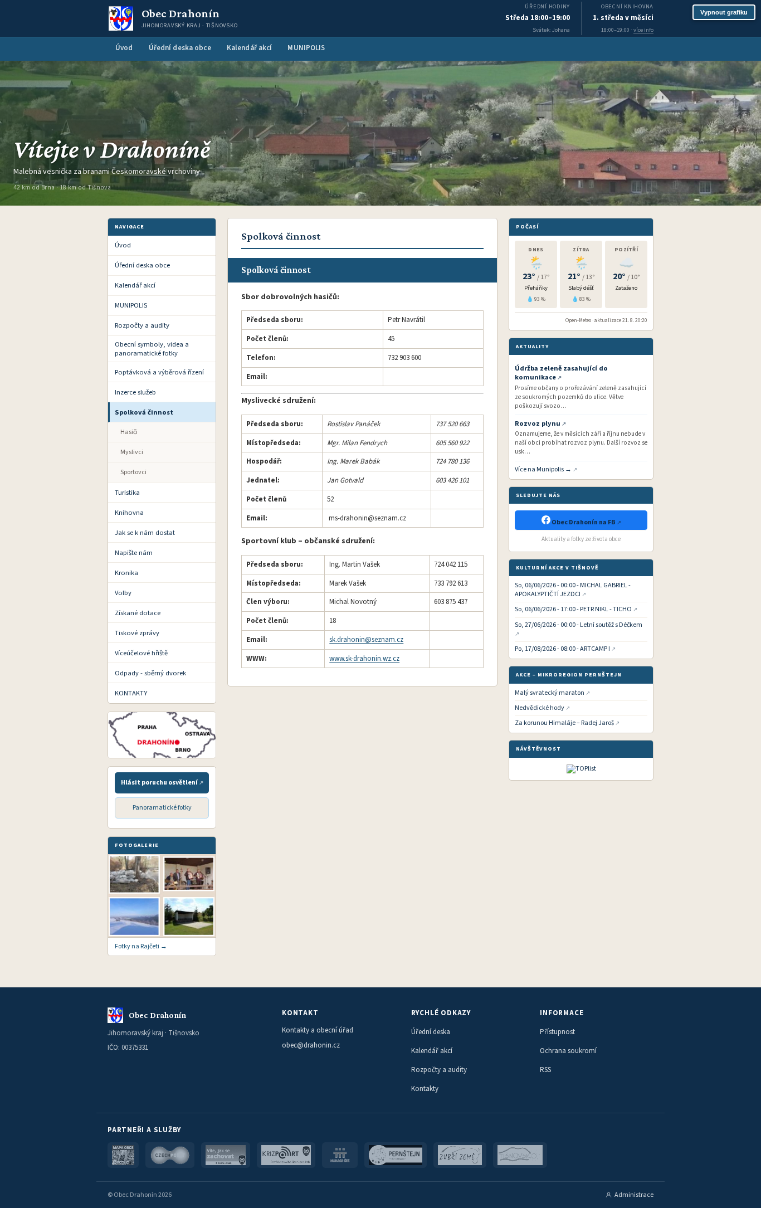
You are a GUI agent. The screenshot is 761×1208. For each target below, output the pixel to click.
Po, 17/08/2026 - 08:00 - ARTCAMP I (562, 649)
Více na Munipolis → (543, 469)
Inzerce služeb (135, 392)
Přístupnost (557, 1032)
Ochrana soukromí (568, 1051)
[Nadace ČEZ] (340, 1155)
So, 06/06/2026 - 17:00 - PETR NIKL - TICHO (573, 609)
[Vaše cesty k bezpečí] (225, 1155)
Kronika (126, 573)
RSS (545, 1070)
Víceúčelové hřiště (141, 653)
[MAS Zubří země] (459, 1155)
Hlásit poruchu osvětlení (159, 782)
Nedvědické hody (539, 708)
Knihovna (129, 513)
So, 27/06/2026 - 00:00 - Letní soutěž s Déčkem (578, 625)
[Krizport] (286, 1155)
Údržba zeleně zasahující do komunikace (561, 373)
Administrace (633, 1195)
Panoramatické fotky (162, 807)
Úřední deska (430, 1032)
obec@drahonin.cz (311, 1045)
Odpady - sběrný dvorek (150, 673)
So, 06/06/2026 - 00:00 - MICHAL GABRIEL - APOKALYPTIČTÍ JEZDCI (573, 590)
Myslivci (131, 452)
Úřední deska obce (180, 48)
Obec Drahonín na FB (583, 522)
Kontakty (424, 1089)
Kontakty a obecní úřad (317, 1030)
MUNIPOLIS (306, 48)
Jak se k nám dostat (145, 533)
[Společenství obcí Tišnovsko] (520, 1155)
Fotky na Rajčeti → (141, 946)
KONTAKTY (131, 693)
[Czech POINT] (169, 1155)
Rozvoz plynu (537, 423)
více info (643, 30)
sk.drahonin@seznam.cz (366, 640)
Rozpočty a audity (142, 325)
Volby (123, 593)
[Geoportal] (123, 1155)
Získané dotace (137, 613)
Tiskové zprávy (137, 633)
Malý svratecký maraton (549, 693)
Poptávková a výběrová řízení (159, 372)
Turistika (127, 493)
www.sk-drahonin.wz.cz (364, 659)
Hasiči (129, 432)
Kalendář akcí (249, 48)
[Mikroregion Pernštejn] (395, 1155)
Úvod (124, 48)
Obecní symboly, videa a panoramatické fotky (152, 348)
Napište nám (134, 553)
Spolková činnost (144, 412)
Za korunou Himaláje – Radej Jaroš (564, 723)
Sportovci (133, 472)
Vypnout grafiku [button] (724, 12)
